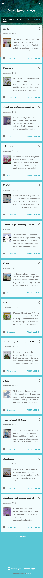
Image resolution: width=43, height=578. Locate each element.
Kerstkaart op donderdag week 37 (18, 341)
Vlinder (6, 28)
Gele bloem (8, 68)
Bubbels (6, 185)
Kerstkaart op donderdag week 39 (18, 107)
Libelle (6, 380)
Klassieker (7, 146)
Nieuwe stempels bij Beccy (14, 419)
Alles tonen (33, 19)
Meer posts (21, 536)
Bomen (6, 263)
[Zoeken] (39, 5)
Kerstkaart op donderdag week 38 (18, 224)
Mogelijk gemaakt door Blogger (23, 569)
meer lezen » (33, 58)
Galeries (28, 573)
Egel (5, 302)
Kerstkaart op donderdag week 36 (18, 498)
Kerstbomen (8, 459)
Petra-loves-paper (21, 10)
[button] (38, 29)
